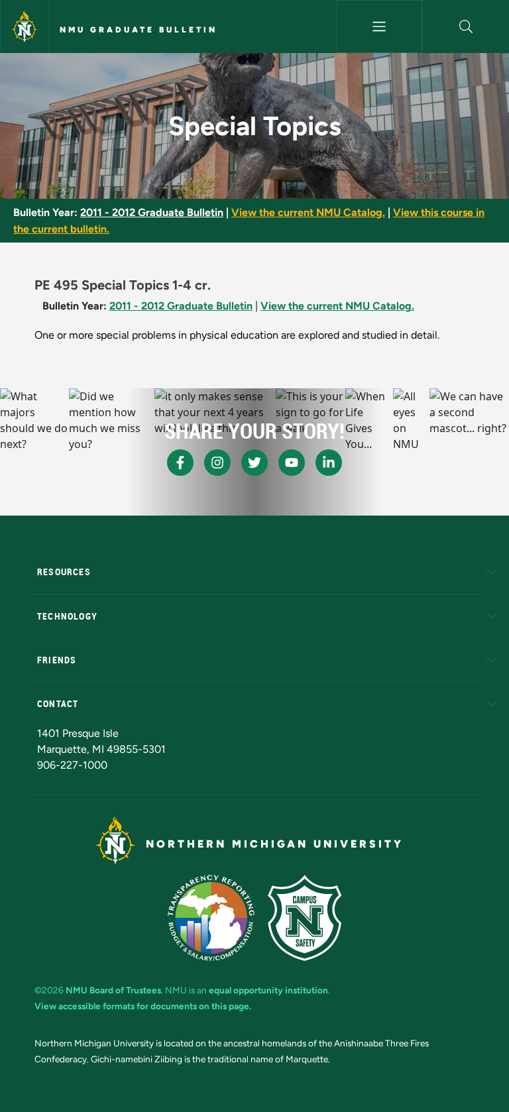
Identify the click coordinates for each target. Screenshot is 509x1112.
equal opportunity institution (268, 990)
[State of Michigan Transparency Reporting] (211, 918)
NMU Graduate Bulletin (138, 29)
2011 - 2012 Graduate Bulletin (151, 212)
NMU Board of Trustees (113, 990)
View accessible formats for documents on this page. (142, 1006)
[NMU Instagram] (217, 462)
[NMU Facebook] (180, 462)
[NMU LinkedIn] (328, 462)
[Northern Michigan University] (24, 26)
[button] (466, 26)
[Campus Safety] (304, 918)
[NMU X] (254, 462)
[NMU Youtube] (291, 462)
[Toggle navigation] (379, 26)
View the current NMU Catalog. (308, 212)
